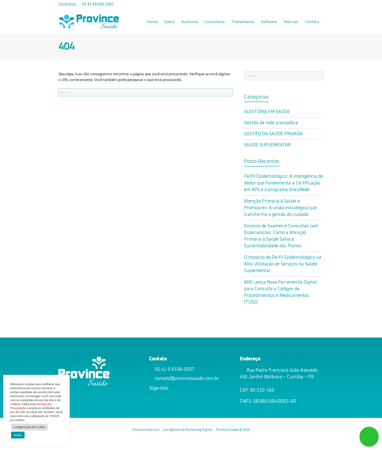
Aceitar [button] (18, 435)
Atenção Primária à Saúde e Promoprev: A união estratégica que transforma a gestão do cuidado (280, 208)
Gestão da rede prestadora (271, 123)
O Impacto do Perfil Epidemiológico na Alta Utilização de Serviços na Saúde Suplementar (282, 264)
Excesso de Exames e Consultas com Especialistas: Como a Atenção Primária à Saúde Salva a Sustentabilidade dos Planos (281, 236)
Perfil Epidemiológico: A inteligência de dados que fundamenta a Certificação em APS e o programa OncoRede (283, 183)
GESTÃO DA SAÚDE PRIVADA (273, 134)
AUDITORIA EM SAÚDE (267, 112)
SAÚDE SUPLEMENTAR (267, 145)
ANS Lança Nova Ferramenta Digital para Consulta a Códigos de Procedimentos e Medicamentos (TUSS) (280, 292)
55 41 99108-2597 (97, 4)
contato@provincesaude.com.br (187, 378)
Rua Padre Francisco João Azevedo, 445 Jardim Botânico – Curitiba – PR (279, 373)
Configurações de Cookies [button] (29, 427)
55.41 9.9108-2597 (174, 369)
